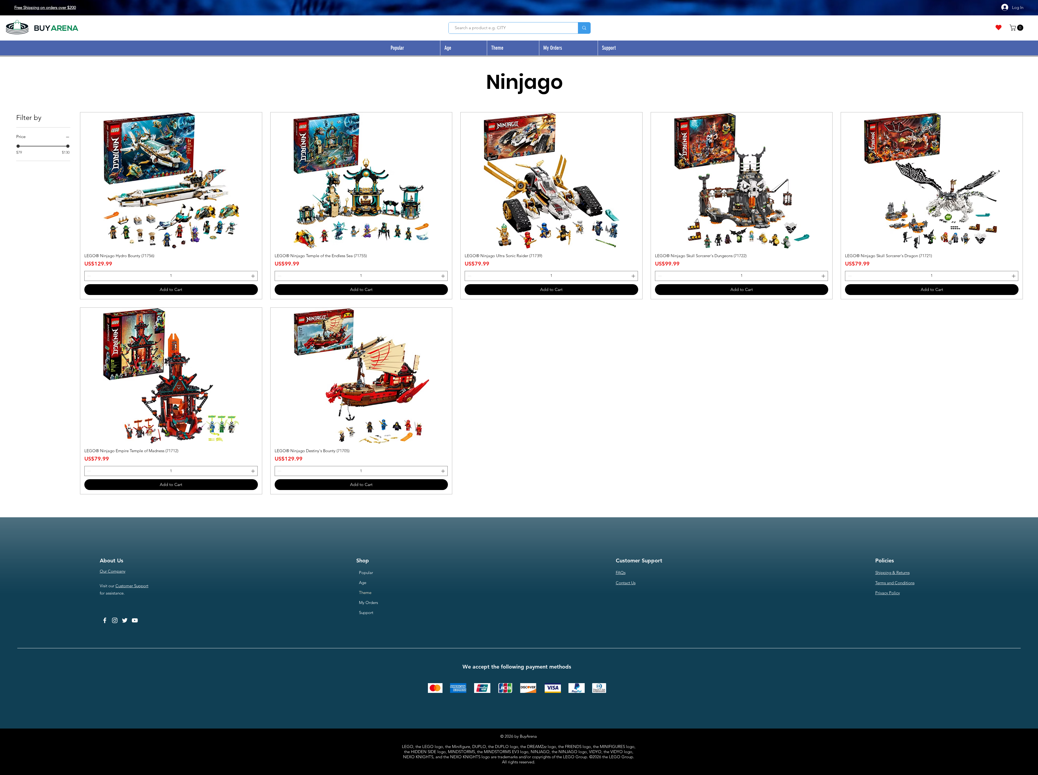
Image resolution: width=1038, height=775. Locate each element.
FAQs (621, 572)
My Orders (368, 602)
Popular (366, 572)
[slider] (18, 146)
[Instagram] (114, 620)
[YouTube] (134, 620)
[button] (1017, 28)
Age (362, 582)
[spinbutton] (171, 276)
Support (366, 612)
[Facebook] (104, 620)
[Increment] (253, 276)
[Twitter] (124, 620)
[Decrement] (88, 276)
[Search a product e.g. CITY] (584, 27)
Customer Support (131, 585)
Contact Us (626, 582)
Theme (365, 592)
